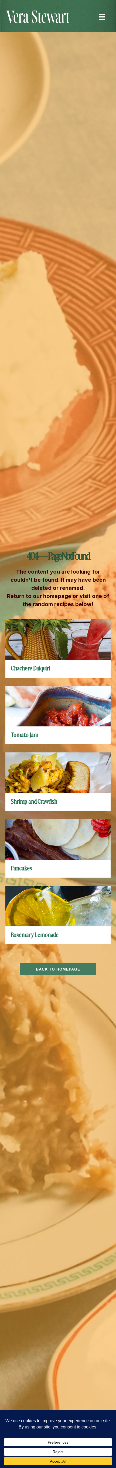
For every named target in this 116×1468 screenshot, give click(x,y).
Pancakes (21, 868)
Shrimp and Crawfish (34, 802)
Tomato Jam (24, 735)
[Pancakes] (58, 839)
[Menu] (102, 17)
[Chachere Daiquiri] (58, 639)
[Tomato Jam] (58, 705)
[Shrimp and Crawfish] (58, 772)
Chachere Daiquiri (30, 668)
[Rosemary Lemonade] (58, 905)
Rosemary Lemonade (35, 935)
